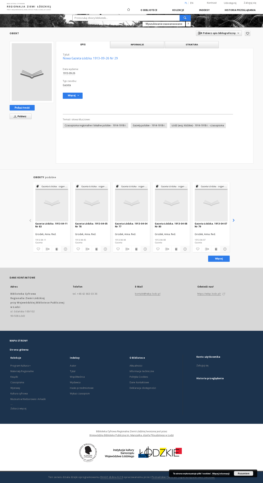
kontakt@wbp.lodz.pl (147, 293)
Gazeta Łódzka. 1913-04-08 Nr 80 (171, 225)
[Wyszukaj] (185, 18)
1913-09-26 (69, 73)
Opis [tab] (82, 44)
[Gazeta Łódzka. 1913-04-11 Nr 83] (51, 203)
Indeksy (204, 10)
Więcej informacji (220, 473)
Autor (73, 365)
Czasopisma (17, 382)
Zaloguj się (250, 2)
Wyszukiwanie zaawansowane (164, 23)
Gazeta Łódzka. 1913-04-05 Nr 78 (91, 225)
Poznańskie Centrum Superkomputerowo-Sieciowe (183, 477)
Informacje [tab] (137, 44)
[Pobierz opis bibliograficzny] (47, 249)
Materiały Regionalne (22, 371)
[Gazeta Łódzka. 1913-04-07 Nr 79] (211, 203)
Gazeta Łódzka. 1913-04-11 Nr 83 (51, 225)
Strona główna (19, 349)
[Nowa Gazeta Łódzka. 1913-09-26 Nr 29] (32, 72)
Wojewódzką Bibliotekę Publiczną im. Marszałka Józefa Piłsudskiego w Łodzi (131, 435)
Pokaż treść (22, 107)
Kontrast (212, 2)
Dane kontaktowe (139, 382)
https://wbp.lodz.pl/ (209, 293)
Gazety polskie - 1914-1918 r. (149, 125)
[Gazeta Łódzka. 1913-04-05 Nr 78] (91, 203)
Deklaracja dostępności (143, 388)
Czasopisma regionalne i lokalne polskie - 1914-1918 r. (95, 125)
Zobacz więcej (18, 408)
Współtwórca (77, 376)
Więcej (219, 258)
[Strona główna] (128, 8)
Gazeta (67, 85)
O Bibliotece (149, 10)
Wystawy (15, 388)
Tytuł (72, 371)
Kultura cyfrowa (19, 393)
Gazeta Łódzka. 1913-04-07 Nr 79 (211, 225)
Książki (14, 376)
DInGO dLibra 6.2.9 (111, 477)
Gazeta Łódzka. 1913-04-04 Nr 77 (131, 225)
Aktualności (136, 365)
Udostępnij (230, 3)
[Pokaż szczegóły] (65, 249)
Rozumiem (244, 473)
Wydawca (75, 382)
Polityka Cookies (139, 376)
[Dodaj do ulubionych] (247, 33)
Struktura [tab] (192, 44)
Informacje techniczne (142, 371)
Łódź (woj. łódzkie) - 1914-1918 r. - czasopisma (198, 125)
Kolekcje (178, 10)
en (191, 3)
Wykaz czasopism (80, 393)
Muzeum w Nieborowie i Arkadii (28, 399)
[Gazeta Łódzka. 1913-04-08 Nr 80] (171, 203)
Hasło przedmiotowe (82, 388)
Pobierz (22, 116)
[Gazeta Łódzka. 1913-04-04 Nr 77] (131, 203)
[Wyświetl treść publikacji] (56, 249)
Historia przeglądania (240, 10)
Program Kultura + (20, 365)
